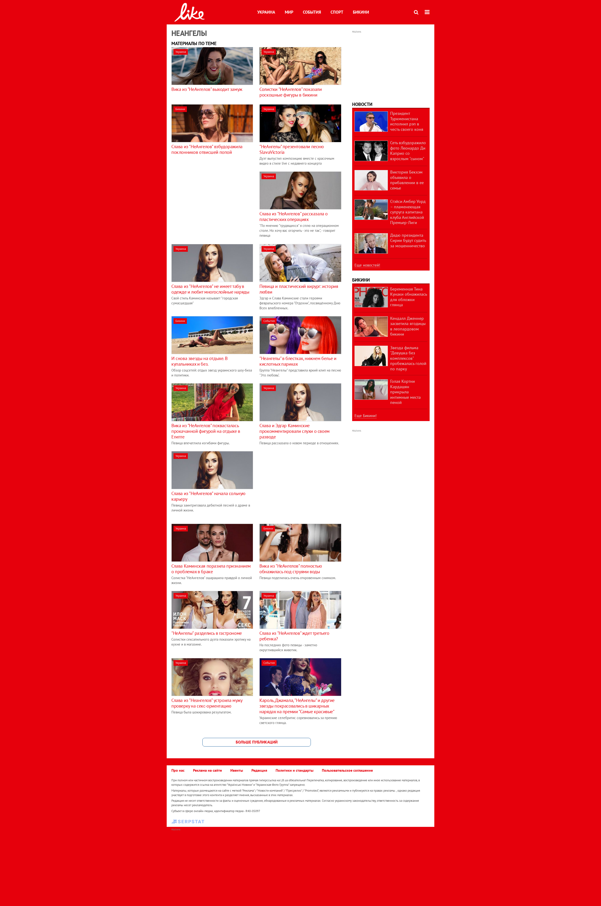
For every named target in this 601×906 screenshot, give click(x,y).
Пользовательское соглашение (347, 770)
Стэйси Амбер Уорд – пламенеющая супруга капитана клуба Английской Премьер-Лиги (408, 212)
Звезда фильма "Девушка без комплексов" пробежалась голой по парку (408, 358)
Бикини (361, 12)
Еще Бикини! (365, 415)
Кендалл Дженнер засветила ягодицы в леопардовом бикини (408, 326)
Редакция (259, 770)
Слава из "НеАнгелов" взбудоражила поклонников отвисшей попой (207, 149)
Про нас (178, 770)
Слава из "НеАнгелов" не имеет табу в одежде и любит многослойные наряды (210, 289)
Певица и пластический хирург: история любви (298, 289)
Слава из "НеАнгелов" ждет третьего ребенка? (294, 636)
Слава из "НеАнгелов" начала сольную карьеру (208, 496)
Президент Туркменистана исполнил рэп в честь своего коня (406, 121)
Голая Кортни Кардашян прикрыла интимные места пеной (405, 392)
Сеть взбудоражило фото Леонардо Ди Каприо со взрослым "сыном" (408, 150)
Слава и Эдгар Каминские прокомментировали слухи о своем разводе (294, 431)
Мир (289, 12)
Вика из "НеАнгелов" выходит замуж (206, 89)
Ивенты (236, 770)
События (312, 12)
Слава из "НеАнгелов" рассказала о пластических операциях (293, 216)
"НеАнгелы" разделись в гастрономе (206, 633)
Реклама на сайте (207, 770)
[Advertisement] (210, 204)
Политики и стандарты (294, 770)
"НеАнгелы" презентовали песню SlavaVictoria (291, 149)
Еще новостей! (367, 265)
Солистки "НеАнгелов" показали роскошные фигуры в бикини (290, 92)
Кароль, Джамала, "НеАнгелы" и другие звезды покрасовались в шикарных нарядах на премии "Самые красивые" (297, 706)
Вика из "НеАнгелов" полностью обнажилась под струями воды (290, 569)
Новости (362, 104)
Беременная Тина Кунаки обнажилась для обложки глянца (408, 297)
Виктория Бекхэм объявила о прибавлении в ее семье (407, 180)
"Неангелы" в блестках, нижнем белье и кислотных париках (297, 361)
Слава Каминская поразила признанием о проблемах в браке (211, 569)
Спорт (337, 12)
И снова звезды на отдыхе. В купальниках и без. (199, 361)
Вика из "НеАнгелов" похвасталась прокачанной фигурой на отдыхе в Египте (205, 431)
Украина (266, 12)
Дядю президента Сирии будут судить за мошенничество (408, 240)
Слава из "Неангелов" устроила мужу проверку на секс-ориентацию (206, 703)
